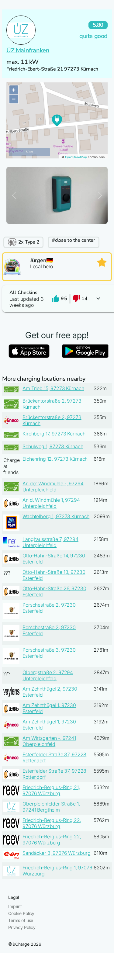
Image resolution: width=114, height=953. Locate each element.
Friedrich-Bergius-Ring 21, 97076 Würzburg (51, 790)
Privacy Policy (22, 927)
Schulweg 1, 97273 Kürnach (52, 446)
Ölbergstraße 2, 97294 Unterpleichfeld (47, 675)
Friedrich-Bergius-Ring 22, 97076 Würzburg (51, 823)
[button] (57, 298)
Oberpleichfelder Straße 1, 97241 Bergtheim (51, 807)
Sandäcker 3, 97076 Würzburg (56, 853)
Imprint (15, 906)
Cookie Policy (21, 913)
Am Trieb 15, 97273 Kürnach (53, 388)
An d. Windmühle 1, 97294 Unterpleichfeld (51, 503)
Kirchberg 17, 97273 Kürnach (53, 434)
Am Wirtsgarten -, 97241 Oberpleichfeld (49, 741)
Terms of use (20, 920)
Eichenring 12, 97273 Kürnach (55, 459)
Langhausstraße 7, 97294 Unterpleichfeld (50, 542)
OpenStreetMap (76, 157)
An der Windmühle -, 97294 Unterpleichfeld (53, 486)
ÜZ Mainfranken (27, 50)
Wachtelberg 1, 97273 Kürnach (55, 516)
